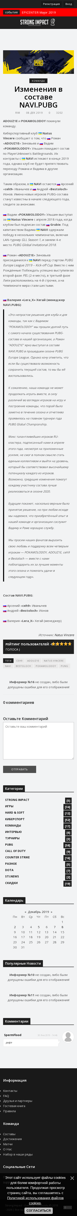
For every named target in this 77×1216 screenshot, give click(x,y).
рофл (9, 1042)
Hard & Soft (14, 812)
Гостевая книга (14, 1106)
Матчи (8, 1144)
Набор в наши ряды (18, 1154)
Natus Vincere (64, 635)
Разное (11, 864)
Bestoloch (23, 666)
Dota (9, 870)
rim (17, 113)
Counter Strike (17, 857)
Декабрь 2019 (38, 912)
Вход (69, 4)
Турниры (12, 838)
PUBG (9, 844)
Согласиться (38, 1210)
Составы (9, 1134)
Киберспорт (15, 819)
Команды (38, 80)
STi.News (12, 876)
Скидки (11, 883)
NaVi (8, 666)
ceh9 (19, 660)
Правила (9, 1111)
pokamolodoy (46, 666)
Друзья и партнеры (17, 1101)
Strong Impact (17, 800)
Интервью (13, 832)
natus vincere (54, 660)
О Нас (7, 1149)
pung (64, 666)
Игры (9, 806)
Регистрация (51, 4)
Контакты (10, 1091)
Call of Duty (15, 851)
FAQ (6, 1096)
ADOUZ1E (33, 660)
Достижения (12, 1139)
